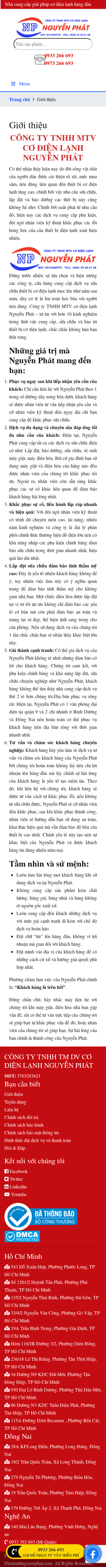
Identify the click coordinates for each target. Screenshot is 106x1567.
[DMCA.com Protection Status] (53, 1236)
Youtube (18, 1194)
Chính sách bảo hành (24, 1125)
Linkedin (17, 1186)
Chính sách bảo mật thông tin (31, 1132)
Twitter (16, 1179)
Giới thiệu (13, 1094)
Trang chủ (19, 99)
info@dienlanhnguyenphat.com (72, 13)
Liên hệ (11, 1109)
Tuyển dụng (15, 1102)
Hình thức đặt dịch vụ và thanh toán (37, 1140)
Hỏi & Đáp (14, 1148)
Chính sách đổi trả (21, 1117)
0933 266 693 (51, 1549)
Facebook (18, 1171)
